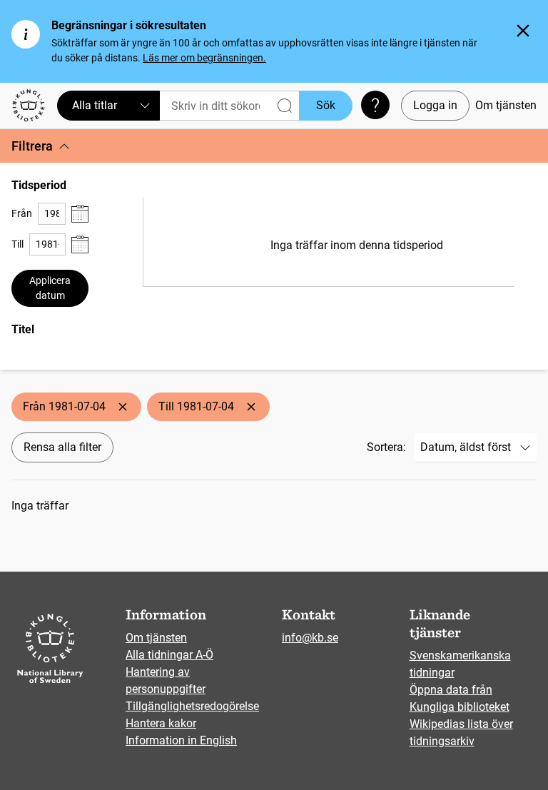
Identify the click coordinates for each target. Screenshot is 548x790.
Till (17, 244)
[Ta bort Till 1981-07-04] (251, 407)
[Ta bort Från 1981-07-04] (123, 407)
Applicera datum (50, 288)
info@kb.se (310, 637)
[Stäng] (523, 30)
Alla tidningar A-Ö (169, 655)
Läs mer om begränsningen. (204, 58)
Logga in (435, 105)
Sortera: (386, 447)
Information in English (181, 740)
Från (21, 213)
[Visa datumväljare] (79, 214)
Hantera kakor (161, 723)
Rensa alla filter (62, 447)
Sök (325, 105)
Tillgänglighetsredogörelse (192, 706)
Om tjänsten (506, 105)
